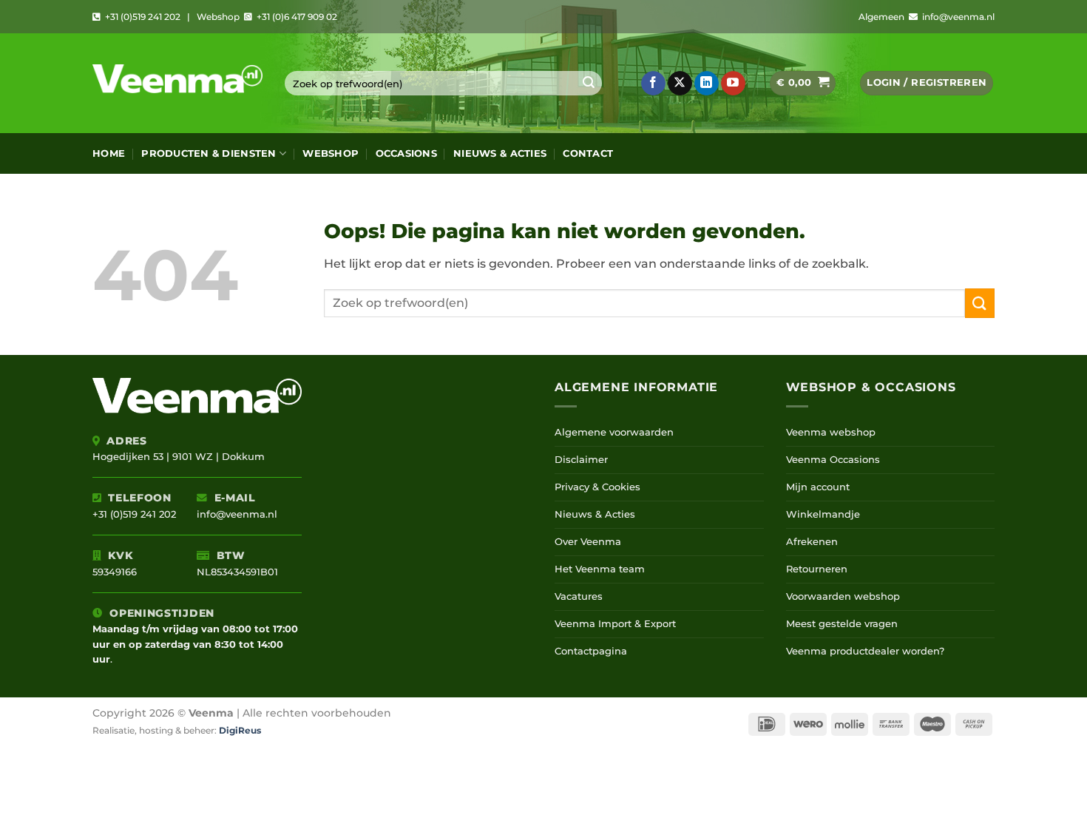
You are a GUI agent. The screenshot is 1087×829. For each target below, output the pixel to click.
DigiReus (240, 730)
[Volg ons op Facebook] (653, 83)
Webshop (330, 153)
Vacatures (579, 596)
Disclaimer (581, 459)
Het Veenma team (600, 569)
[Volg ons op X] (680, 83)
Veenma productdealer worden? (865, 651)
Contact (588, 153)
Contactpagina (591, 651)
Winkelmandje (823, 514)
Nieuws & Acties (499, 153)
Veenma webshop (831, 432)
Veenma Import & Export (615, 623)
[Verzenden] (588, 83)
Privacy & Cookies (597, 487)
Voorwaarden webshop (843, 596)
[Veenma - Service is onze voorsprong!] (177, 83)
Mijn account (818, 487)
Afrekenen (812, 541)
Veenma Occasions (833, 459)
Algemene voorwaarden (614, 432)
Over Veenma (588, 541)
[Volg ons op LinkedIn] (706, 83)
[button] (803, 83)
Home (108, 153)
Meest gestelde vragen (842, 623)
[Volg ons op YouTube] (733, 83)
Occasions (406, 153)
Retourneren (816, 569)
